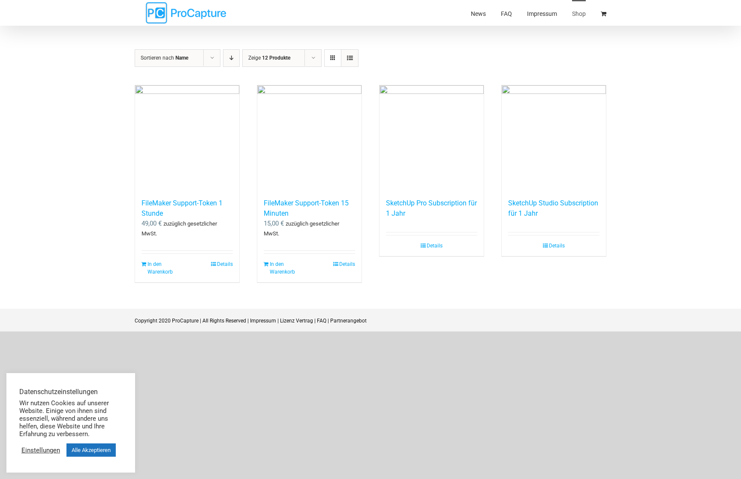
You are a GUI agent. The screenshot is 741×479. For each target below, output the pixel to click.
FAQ (321, 321)
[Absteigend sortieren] (231, 58)
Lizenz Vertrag (296, 321)
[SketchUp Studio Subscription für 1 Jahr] (554, 137)
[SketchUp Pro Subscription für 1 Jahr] (432, 137)
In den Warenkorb (160, 268)
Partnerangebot (348, 321)
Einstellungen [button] (40, 450)
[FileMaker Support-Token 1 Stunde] (187, 137)
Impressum (263, 321)
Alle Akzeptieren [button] (91, 450)
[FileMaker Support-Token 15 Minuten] (309, 137)
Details (225, 264)
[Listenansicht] (349, 58)
